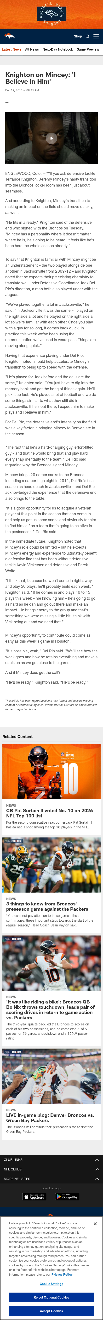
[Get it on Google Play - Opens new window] (67, 1199)
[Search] (88, 36)
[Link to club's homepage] (9, 34)
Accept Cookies (51, 1311)
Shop (78, 36)
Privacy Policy (62, 1274)
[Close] (95, 1224)
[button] (51, 138)
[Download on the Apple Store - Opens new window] (34, 1197)
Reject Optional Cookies (51, 1297)
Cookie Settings (51, 1284)
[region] (51, 1268)
